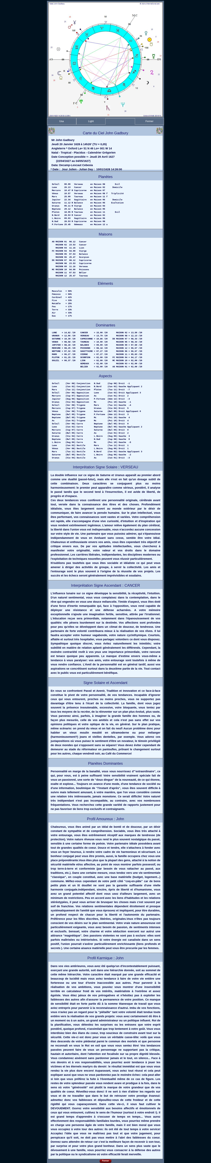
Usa (61, 121)
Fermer (149, 121)
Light (91, 121)
